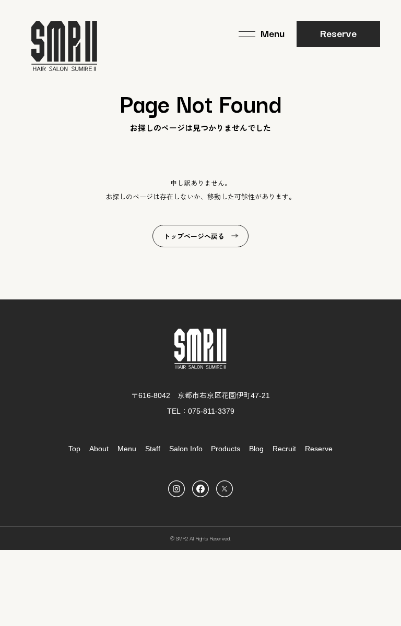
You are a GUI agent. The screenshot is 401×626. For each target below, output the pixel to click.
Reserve (338, 33)
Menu (126, 448)
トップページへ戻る (194, 236)
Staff (152, 448)
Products (225, 448)
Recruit (284, 448)
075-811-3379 (211, 411)
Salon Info (186, 448)
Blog (256, 448)
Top (74, 448)
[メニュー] (262, 34)
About (99, 448)
